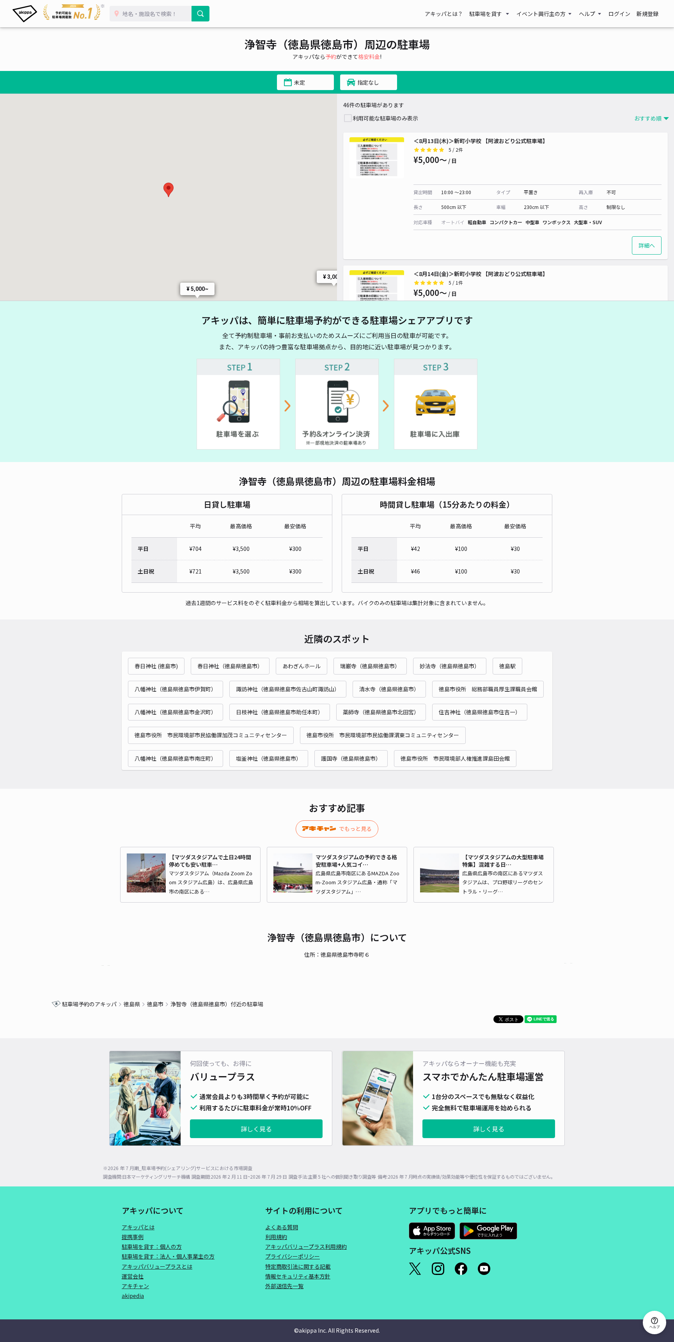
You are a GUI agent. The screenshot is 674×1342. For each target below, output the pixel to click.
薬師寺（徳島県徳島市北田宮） (381, 712)
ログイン (619, 14)
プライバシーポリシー (292, 1256)
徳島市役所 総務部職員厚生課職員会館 (488, 689)
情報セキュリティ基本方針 (297, 1276)
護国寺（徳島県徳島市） (351, 758)
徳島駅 (507, 666)
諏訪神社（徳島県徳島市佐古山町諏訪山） (288, 689)
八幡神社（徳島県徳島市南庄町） (175, 758)
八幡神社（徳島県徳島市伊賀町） (175, 689)
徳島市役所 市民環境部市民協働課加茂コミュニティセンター (211, 735)
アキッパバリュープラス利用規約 (306, 1246)
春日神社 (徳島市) (156, 666)
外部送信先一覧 (284, 1286)
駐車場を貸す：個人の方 (152, 1246)
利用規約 (276, 1237)
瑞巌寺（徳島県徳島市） (370, 666)
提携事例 (133, 1237)
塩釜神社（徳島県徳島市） (269, 758)
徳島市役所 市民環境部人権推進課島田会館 (455, 758)
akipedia (133, 1296)
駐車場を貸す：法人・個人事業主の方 (168, 1256)
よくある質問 (281, 1227)
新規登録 (647, 14)
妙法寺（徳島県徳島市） (450, 666)
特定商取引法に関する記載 (298, 1266)
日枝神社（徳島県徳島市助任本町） (279, 712)
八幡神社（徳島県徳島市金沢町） (175, 712)
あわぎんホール (301, 666)
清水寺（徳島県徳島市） (389, 689)
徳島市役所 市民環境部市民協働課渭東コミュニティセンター (383, 735)
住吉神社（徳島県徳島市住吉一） (480, 712)
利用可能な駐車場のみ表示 (385, 118)
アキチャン (135, 1286)
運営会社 (133, 1276)
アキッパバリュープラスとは (157, 1266)
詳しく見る (256, 1128)
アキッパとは (138, 1227)
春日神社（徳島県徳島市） (230, 666)
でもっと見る (355, 828)
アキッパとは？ (444, 14)
